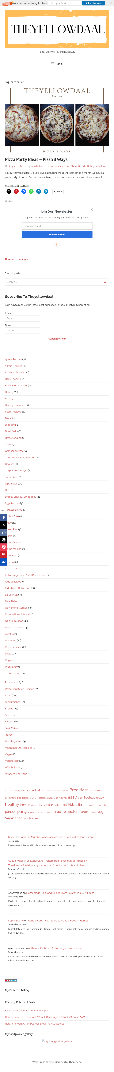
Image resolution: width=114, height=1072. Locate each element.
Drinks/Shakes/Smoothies (20, 496)
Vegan (9, 754)
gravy (8, 522)
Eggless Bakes (13, 509)
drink (63, 797)
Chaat (8, 444)
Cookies (9, 464)
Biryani (9, 418)
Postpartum (14, 673)
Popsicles (10, 660)
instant (58, 805)
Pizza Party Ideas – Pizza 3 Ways (36, 159)
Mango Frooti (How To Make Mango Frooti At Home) (58, 920)
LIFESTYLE (11, 594)
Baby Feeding (13, 378)
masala (91, 805)
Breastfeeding (13, 437)
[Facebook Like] (3, 532)
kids (64, 804)
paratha (9, 633)
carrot (99, 791)
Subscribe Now (93, 3)
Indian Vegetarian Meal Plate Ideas (25, 575)
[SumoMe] (3, 562)
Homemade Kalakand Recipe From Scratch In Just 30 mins (60, 892)
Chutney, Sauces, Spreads (20, 457)
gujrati (8, 535)
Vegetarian (101, 166)
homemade (28, 804)
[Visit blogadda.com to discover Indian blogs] (11, 980)
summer (92, 812)
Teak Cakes (11, 728)
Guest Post (11, 529)
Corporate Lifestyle (16, 470)
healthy (12, 804)
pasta (8, 653)
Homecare (11, 555)
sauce (49, 812)
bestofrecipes (13, 411)
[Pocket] (3, 547)
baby (12, 791)
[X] (3, 525)
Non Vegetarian (14, 620)
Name (8, 325)
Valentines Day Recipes (18, 747)
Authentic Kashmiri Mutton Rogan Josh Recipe (55, 948)
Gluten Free (12, 516)
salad (8, 695)
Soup (8, 715)
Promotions (12, 682)
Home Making (13, 548)
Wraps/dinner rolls (16, 773)
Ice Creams (11, 568)
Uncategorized (13, 741)
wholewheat (31, 818)
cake (93, 790)
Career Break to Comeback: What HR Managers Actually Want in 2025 (45, 1017)
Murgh (98, 805)
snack (58, 812)
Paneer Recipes (14, 627)
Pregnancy (11, 666)
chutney (33, 798)
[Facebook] (3, 517)
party (22, 811)
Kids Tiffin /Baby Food (17, 588)
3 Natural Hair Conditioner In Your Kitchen (61, 865)
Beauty (9, 398)
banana (50, 791)
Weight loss (12, 767)
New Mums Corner (16, 607)
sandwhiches (12, 701)
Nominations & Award (17, 614)
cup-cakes (11, 477)
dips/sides (11, 483)
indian (50, 804)
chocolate (23, 797)
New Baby (11, 601)
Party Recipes (13, 647)
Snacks (9, 708)
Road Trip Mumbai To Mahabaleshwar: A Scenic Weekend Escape (57, 837)
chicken (10, 797)
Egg (80, 798)
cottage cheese (47, 798)
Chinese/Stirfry (14, 450)
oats (104, 805)
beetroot (57, 791)
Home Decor (12, 542)
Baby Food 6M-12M (16, 385)
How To (9, 562)
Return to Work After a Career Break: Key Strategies (34, 1023)
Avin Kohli (36, 166)
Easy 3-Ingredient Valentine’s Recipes (26, 1010)
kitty (85, 805)
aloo (6, 791)
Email (8, 313)
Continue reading (15, 259)
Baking (91, 166)
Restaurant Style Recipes (19, 688)
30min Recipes (58, 166)
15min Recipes (13, 359)
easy (72, 797)
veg (100, 812)
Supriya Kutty (16, 920)
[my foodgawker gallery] (57, 1041)
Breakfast (10, 431)
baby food (20, 791)
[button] (57, 3)
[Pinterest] (3, 554)
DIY (7, 490)
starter (83, 812)
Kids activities (13, 581)
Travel (8, 734)
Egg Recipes (12, 503)
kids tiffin (75, 804)
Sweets (9, 721)
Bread (65, 790)
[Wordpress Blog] (3, 539)
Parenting (10, 640)
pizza (37, 812)
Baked (30, 790)
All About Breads (76, 166)
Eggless (89, 797)
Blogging (10, 424)
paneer (10, 812)
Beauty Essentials (15, 405)
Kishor (11, 837)
